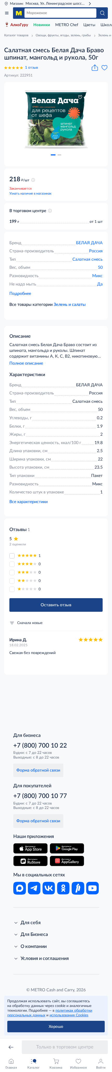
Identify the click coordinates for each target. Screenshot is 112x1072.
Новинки (41, 25)
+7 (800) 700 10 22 (40, 746)
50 (100, 267)
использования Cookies (68, 1015)
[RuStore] (30, 861)
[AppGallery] (67, 861)
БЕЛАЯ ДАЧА (89, 243)
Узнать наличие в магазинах (30, 193)
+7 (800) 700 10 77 (40, 796)
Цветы (89, 25)
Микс (97, 276)
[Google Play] (67, 848)
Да (100, 284)
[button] (53, 154)
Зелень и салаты (70, 304)
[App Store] (30, 848)
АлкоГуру (19, 25)
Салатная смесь (87, 259)
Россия (96, 251)
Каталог (6, 13)
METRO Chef (66, 25)
